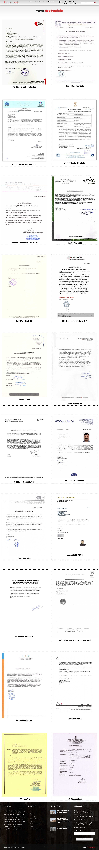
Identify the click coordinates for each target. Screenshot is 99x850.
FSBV (31, 826)
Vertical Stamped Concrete (36, 828)
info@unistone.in (81, 819)
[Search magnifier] (95, 3)
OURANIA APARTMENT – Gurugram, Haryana (63, 811)
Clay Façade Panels (35, 818)
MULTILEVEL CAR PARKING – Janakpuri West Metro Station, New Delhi (63, 820)
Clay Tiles (32, 821)
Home (30, 2)
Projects (59, 2)
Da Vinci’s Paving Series (36, 823)
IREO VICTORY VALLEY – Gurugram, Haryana (63, 827)
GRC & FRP (33, 816)
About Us (37, 2)
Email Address (77, 830)
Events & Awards (69, 2)
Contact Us (73, 3)
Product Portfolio (48, 2)
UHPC (31, 811)
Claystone (32, 813)
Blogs (63, 3)
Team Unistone (91, 847)
